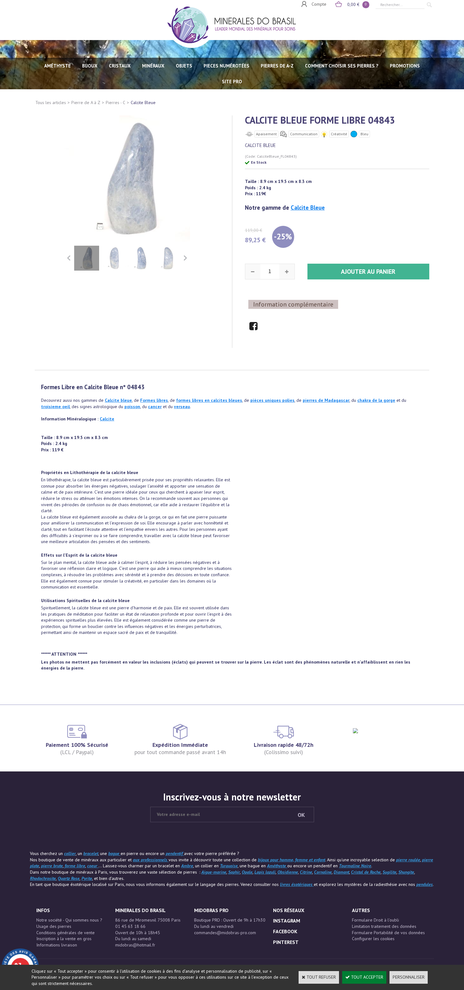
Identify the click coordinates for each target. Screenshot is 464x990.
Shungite (406, 872)
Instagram (286, 920)
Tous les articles (50, 102)
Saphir (234, 872)
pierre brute (52, 866)
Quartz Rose (69, 878)
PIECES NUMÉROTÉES (226, 66)
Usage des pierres (53, 926)
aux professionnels (151, 860)
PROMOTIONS (405, 66)
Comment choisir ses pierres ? (341, 66)
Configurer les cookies (373, 938)
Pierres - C (115, 102)
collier (70, 853)
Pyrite (86, 878)
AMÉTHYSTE (57, 66)
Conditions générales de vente (65, 932)
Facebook (285, 931)
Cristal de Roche (366, 872)
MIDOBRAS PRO (211, 910)
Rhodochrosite (43, 878)
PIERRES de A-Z (277, 66)
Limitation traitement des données (384, 926)
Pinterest (286, 942)
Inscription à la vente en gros (64, 938)
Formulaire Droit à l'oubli (375, 920)
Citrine (306, 872)
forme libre (75, 866)
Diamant (341, 872)
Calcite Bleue (143, 102)
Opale (247, 872)
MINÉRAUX (153, 66)
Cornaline (323, 872)
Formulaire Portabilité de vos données (388, 932)
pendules (424, 884)
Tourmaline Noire (355, 866)
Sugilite (389, 872)
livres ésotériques (297, 884)
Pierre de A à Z (85, 102)
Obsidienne (287, 872)
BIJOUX (90, 66)
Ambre (187, 866)
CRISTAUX (120, 66)
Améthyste (277, 866)
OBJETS (184, 66)
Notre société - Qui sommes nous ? (69, 920)
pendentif (175, 853)
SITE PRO (232, 82)
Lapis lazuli (265, 872)
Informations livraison (56, 945)
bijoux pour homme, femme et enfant (291, 860)
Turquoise (229, 866)
